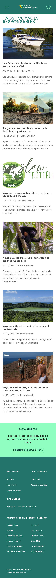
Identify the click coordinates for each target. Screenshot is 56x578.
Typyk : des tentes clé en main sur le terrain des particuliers (25, 130)
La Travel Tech (37, 536)
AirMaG (10, 530)
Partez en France (13, 541)
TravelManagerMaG (15, 546)
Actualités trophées (39, 485)
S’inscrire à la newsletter (26, 450)
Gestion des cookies (16, 573)
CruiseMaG (35, 541)
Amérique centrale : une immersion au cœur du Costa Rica (26, 259)
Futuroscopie (36, 530)
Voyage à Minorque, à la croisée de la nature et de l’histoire (25, 389)
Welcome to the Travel (16, 551)
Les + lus (10, 479)
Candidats (35, 479)
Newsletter (11, 506)
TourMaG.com (12, 525)
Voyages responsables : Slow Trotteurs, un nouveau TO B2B (27, 195)
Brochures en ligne (14, 536)
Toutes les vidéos (14, 491)
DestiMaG (35, 525)
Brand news (12, 485)
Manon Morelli (27, 71)
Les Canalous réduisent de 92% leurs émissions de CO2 (25, 65)
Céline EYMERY (28, 135)
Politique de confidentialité (19, 570)
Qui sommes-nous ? (27, 506)
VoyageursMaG (37, 551)
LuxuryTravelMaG (38, 546)
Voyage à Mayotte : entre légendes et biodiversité (26, 328)
